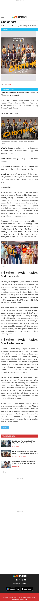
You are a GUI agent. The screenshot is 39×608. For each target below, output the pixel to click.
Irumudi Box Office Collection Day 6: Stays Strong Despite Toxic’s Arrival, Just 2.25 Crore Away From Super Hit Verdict (24, 462)
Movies (33, 597)
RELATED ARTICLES (8, 436)
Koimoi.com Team (9, 26)
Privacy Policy (28, 595)
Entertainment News (19, 456)
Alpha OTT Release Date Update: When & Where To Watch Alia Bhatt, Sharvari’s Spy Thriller (25, 452)
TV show (14, 599)
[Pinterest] (19, 580)
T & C (22, 595)
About (8, 595)
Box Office (15, 446)
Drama (8, 84)
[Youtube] (25, 580)
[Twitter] (22, 580)
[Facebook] (14, 580)
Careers (18, 595)
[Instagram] (17, 580)
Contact (13, 595)
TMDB (25, 599)
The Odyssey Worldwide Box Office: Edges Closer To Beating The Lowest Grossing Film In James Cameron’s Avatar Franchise (24, 442)
